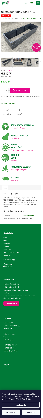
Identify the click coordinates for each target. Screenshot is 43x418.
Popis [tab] (5, 188)
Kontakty (6, 255)
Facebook (8, 264)
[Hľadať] (26, 3)
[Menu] (38, 3)
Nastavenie (21, 405)
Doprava (6, 243)
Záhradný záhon (28, 215)
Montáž (6, 246)
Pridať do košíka (21, 90)
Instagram (9, 266)
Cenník (5, 240)
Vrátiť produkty (11, 303)
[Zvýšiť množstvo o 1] (9, 89)
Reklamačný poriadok (11, 287)
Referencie (7, 249)
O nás (5, 237)
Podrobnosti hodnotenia (32, 18)
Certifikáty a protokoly (11, 252)
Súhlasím (31, 412)
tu (30, 399)
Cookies (6, 293)
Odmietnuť (10, 412)
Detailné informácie (8, 103)
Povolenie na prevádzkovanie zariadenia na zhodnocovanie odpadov (19, 297)
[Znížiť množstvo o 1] (9, 91)
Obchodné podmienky (11, 284)
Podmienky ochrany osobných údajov (16, 290)
